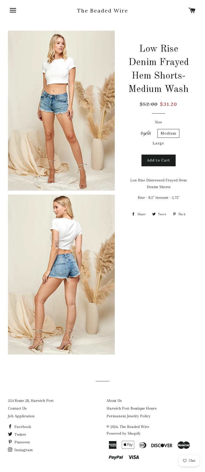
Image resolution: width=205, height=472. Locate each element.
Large (158, 143)
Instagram (23, 449)
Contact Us (17, 408)
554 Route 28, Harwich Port (31, 400)
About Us (114, 400)
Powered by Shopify (124, 433)
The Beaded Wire (102, 10)
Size (158, 122)
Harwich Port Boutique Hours (132, 408)
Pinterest (21, 442)
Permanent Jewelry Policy (129, 416)
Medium (168, 133)
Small (146, 133)
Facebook (22, 426)
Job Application (21, 416)
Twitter (19, 434)
